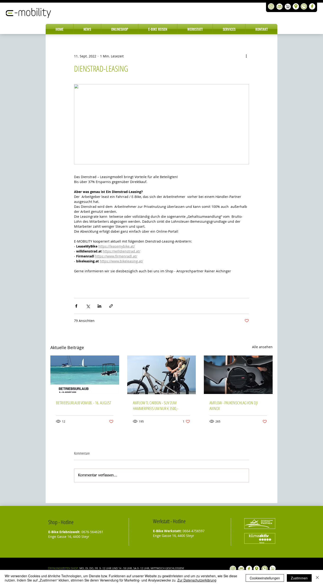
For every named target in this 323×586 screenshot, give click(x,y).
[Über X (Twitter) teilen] (88, 306)
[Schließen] (317, 578)
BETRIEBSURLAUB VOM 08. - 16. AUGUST (83, 403)
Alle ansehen (262, 347)
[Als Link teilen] (111, 306)
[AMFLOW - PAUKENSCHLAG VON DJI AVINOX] (238, 374)
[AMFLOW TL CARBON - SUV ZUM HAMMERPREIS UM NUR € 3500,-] (161, 374)
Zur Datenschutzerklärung (196, 580)
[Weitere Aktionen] (246, 56)
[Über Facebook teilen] (76, 306)
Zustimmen (299, 578)
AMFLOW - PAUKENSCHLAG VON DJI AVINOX (234, 405)
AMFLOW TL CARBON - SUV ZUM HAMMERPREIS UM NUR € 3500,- (155, 405)
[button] (87, 29)
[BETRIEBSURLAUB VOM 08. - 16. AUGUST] (84, 374)
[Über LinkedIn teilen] (99, 306)
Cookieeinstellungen (265, 578)
